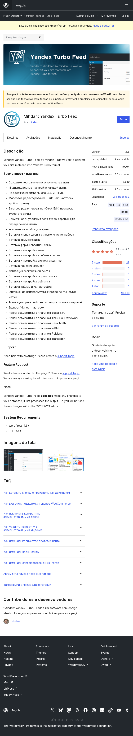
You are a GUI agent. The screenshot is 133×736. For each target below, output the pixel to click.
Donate (107, 658)
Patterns (41, 665)
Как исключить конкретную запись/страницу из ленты (21, 515)
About (7, 646)
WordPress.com (15, 676)
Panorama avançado (105, 229)
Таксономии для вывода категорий (27, 584)
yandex (124, 212)
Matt (8, 682)
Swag (106, 665)
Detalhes (12, 137)
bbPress (10, 688)
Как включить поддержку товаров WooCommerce (37, 503)
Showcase (42, 646)
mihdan (33, 122)
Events (105, 652)
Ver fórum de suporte (105, 325)
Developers (75, 658)
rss (118, 205)
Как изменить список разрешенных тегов (31, 563)
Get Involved (109, 646)
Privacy (8, 665)
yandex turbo (121, 219)
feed (111, 205)
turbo (125, 205)
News (7, 652)
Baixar (123, 119)
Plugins (40, 658)
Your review (99, 293)
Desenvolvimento (81, 137)
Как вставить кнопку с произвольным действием (36, 492)
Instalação (54, 137)
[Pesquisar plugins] (40, 37)
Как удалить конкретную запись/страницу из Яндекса (22, 528)
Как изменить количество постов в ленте (31, 541)
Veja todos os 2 (121, 196)
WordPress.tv (78, 665)
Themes (41, 652)
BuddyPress (12, 694)
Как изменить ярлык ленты (21, 552)
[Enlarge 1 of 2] (38, 453)
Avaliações (33, 137)
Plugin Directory (12, 15)
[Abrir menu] (127, 5)
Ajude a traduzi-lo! (103, 25)
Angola (16, 710)
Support (73, 652)
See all (125, 293)
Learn (71, 646)
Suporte (124, 137)
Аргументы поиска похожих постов (27, 573)
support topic (65, 356)
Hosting (8, 658)
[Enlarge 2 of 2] (80, 453)
